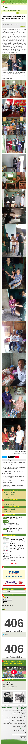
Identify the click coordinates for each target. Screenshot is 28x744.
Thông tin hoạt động (10, 492)
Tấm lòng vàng (14, 499)
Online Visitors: (7, 682)
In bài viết (22, 26)
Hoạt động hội (14, 490)
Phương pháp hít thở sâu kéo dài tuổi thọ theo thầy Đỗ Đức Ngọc (17, 557)
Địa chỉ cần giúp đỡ (9, 504)
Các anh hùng (7, 511)
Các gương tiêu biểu (9, 509)
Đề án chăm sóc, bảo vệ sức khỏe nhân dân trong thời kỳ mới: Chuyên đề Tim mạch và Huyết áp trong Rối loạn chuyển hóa (17, 548)
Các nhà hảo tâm (8, 502)
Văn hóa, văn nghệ (9, 497)
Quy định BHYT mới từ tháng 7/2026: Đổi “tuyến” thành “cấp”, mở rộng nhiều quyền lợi (17, 539)
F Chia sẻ (5, 456)
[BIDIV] (14, 580)
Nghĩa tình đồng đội (9, 494)
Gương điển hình (14, 506)
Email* (24, 732)
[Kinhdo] (14, 575)
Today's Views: (7, 684)
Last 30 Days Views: (8, 686)
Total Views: (6, 688)
